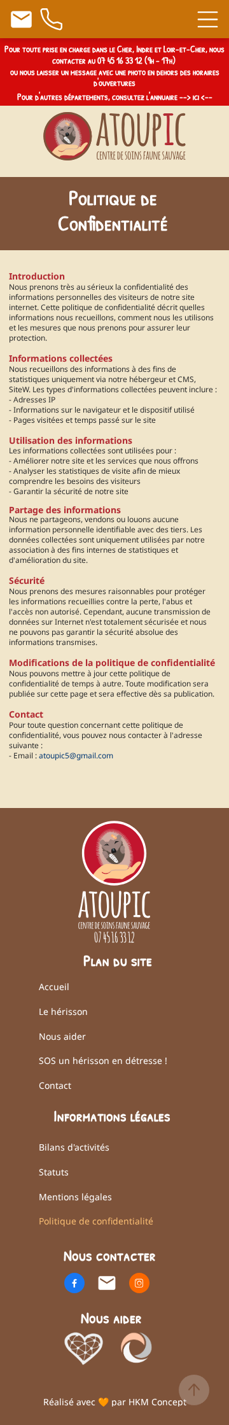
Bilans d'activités (74, 1147)
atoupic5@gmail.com (75, 755)
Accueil (54, 987)
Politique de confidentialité (96, 1221)
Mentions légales (75, 1197)
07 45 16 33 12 (119, 60)
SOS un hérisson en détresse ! (103, 1060)
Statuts (54, 1172)
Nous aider (62, 1036)
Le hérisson (63, 1011)
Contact (55, 1085)
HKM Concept (157, 1402)
